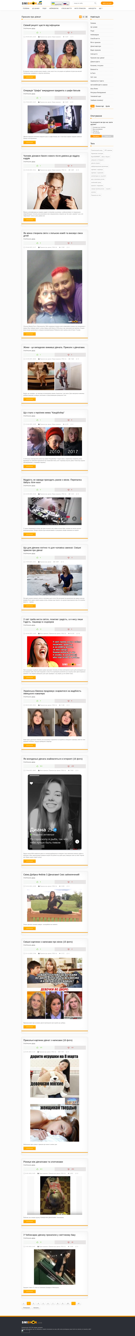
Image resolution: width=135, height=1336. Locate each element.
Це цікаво (35, 8)
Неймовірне (53, 8)
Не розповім (96, 133)
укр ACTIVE (58, 4)
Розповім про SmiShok (98, 127)
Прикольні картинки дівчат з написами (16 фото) (47, 1040)
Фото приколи (80, 8)
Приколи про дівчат (45, 37)
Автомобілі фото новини (98, 85)
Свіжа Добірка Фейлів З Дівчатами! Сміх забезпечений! (51, 874)
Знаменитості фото (97, 81)
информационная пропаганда (99, 166)
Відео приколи (56, 37)
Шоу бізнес (94, 89)
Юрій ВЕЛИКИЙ (95, 156)
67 (78, 1303)
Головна (26, 8)
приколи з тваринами (97, 185)
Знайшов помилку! (96, 100)
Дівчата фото (95, 62)
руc (67, 4)
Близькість (94, 69)
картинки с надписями (97, 173)
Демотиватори (95, 46)
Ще (100, 8)
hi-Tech (92, 73)
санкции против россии (97, 189)
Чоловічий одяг (95, 96)
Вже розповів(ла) (97, 129)
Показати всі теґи (96, 195)
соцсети (108, 189)
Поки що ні (95, 131)
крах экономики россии (97, 179)
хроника (93, 192)
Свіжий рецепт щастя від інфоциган (41, 25)
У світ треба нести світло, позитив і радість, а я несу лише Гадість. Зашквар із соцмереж (53, 620)
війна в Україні (106, 156)
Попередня (26, 1307)
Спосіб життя (66, 8)
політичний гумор (96, 182)
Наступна (36, 1307)
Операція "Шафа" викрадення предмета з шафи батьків (51, 90)
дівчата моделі (95, 163)
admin (33, 28)
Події (44, 8)
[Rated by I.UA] (26, 1332)
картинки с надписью (97, 169)
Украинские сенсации (97, 153)
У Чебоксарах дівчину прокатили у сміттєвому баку (49, 1235)
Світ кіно (93, 77)
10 (68, 1303)
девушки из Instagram (97, 160)
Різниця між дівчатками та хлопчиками (43, 1162)
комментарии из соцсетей (98, 176)
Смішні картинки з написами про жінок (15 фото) (48, 942)
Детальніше (29, 77)
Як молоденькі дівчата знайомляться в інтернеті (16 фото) (53, 759)
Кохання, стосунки (96, 65)
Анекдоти (92, 8)
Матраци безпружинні (98, 92)
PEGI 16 (64, 170)
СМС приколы (108, 150)
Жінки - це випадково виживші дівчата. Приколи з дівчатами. (54, 347)
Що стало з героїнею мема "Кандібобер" (43, 412)
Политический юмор (96, 150)
